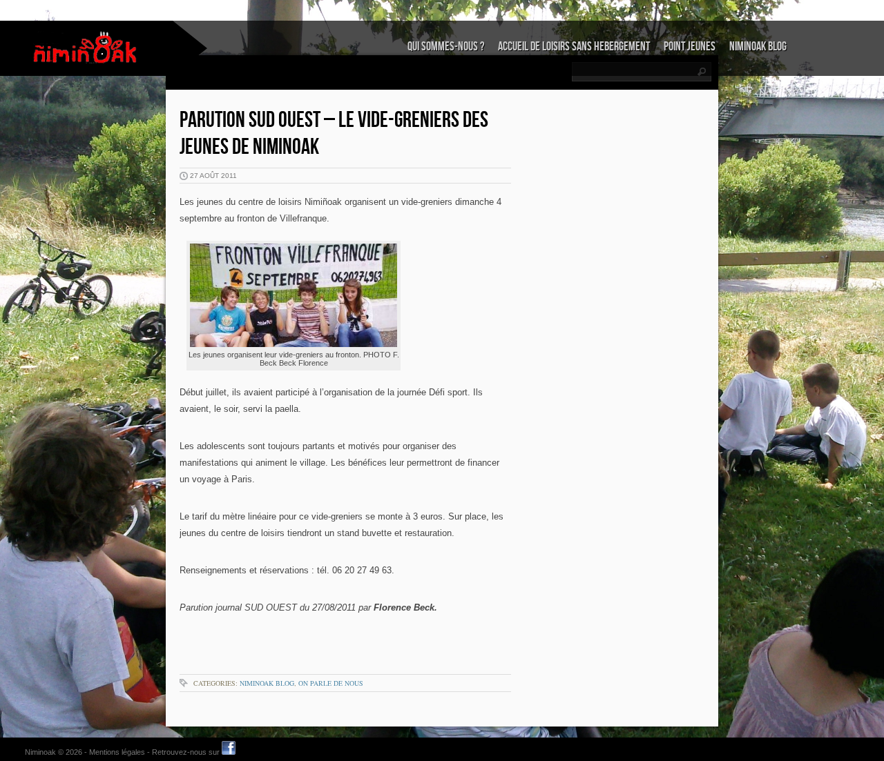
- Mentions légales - (117, 752)
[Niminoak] (86, 47)
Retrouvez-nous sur (187, 752)
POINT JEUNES (689, 46)
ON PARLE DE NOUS (330, 683)
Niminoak (40, 752)
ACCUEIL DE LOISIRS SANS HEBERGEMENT (574, 46)
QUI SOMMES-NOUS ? (445, 46)
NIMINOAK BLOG (758, 46)
